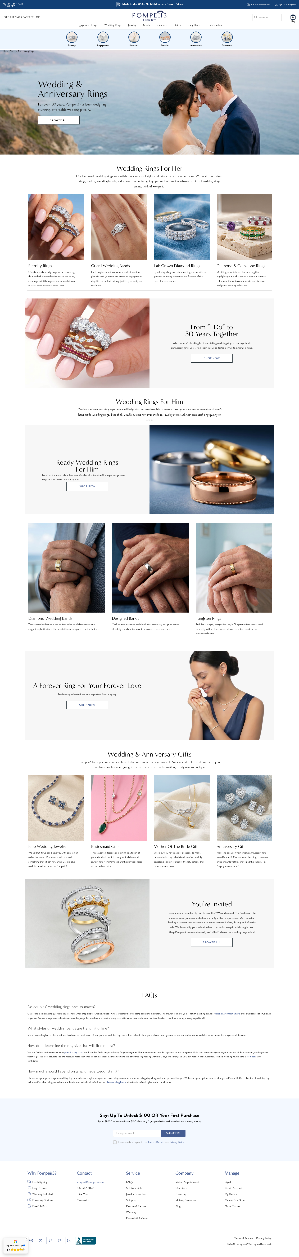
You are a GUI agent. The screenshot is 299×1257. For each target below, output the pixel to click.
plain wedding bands (116, 1082)
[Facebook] (31, 1240)
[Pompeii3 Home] (149, 15)
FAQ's (129, 1182)
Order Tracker (232, 1206)
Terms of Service (156, 1142)
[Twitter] (40, 1240)
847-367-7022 (85, 1188)
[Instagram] (59, 1240)
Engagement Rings (86, 25)
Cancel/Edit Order (235, 1200)
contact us (83, 1200)
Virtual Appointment (187, 1182)
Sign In (281, 4)
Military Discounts (185, 1200)
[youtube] (69, 1240)
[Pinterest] (50, 1240)
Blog (177, 1206)
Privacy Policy (177, 1142)
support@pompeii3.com (90, 1182)
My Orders (231, 1194)
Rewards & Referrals (137, 1218)
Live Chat (83, 1194)
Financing (180, 1194)
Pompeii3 (252, 1056)
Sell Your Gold (134, 1188)
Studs (146, 25)
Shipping (131, 1200)
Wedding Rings (112, 25)
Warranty (131, 1212)
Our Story (181, 1188)
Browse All (59, 120)
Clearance (162, 25)
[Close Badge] (27, 1238)
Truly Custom (215, 25)
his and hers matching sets (227, 1013)
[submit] (255, 17)
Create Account (233, 1188)
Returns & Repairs (136, 1206)
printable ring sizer (73, 1052)
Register (292, 4)
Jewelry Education (136, 1194)
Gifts (178, 25)
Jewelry (132, 25)
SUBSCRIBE (173, 1133)
